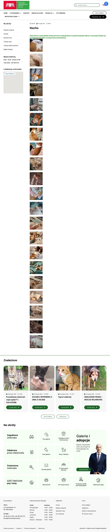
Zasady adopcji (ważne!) (11, 45)
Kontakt (6, 34)
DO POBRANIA (60, 13)
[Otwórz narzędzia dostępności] (106, 4)
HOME (5, 13)
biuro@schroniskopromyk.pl (12, 518)
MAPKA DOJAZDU (37, 13)
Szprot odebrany (64, 397)
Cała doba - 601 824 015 (11, 63)
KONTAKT (26, 13)
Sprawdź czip (8, 38)
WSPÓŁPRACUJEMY (11, 16)
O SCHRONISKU (14, 13)
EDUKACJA (49, 13)
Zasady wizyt (8, 41)
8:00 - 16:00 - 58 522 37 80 (12, 60)
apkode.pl (104, 528)
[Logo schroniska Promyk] (16, 5)
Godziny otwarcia (9, 30)
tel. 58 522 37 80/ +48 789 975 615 (14, 516)
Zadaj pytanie (83, 469)
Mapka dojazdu (8, 49)
